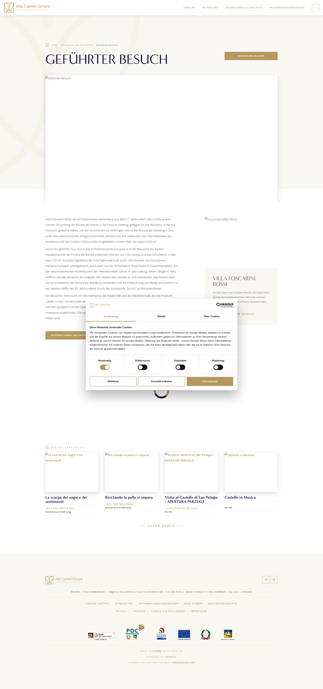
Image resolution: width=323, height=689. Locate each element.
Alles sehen (161, 525)
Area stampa (193, 603)
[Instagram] (274, 579)
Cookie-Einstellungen (168, 611)
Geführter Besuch (107, 45)
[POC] (135, 631)
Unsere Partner (98, 603)
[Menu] (315, 7)
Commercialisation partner (161, 662)
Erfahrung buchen (251, 56)
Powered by (161, 657)
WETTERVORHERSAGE (222, 603)
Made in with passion (161, 651)
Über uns (189, 7)
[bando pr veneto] (161, 633)
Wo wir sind (210, 7)
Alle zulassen (210, 381)
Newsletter (124, 603)
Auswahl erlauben (161, 381)
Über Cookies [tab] (212, 316)
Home (54, 45)
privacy (122, 611)
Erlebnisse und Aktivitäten (77, 45)
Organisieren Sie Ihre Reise (244, 7)
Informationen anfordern (69, 335)
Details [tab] (161, 316)
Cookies (139, 611)
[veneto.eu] (101, 636)
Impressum (199, 611)
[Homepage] (27, 8)
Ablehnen (113, 381)
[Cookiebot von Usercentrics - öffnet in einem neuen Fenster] (219, 305)
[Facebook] (266, 579)
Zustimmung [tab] (111, 316)
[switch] (142, 367)
